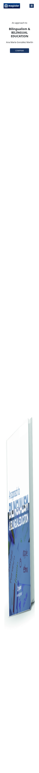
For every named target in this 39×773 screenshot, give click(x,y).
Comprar (19, 50)
